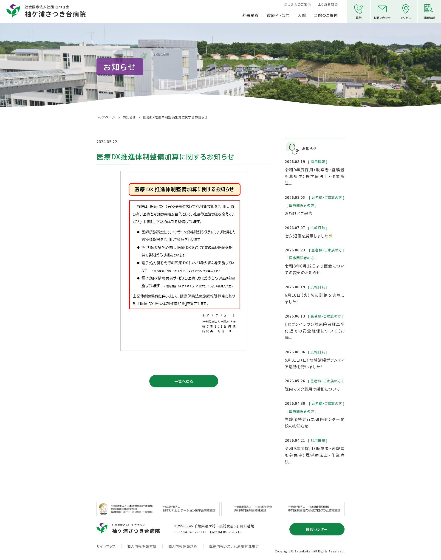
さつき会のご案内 (297, 4)
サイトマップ (106, 546)
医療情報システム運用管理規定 (234, 546)
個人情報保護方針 (141, 546)
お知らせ (129, 117)
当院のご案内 (326, 15)
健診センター (317, 529)
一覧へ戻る (183, 381)
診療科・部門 (278, 15)
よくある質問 (328, 4)
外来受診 (250, 15)
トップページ (105, 117)
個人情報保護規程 (183, 546)
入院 (302, 15)
